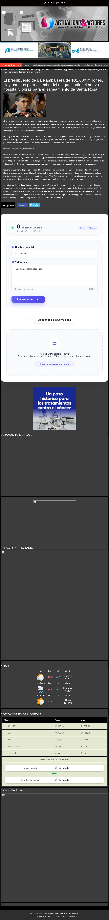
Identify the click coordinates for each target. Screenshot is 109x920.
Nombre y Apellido (25, 247)
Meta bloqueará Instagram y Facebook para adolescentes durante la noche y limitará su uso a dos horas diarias (66, 65)
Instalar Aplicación (55, 2)
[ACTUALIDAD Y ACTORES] (54, 24)
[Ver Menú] (3, 12)
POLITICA (13, 70)
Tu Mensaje (21, 262)
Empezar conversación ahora (54, 364)
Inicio (4, 70)
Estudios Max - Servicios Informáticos (63, 914)
